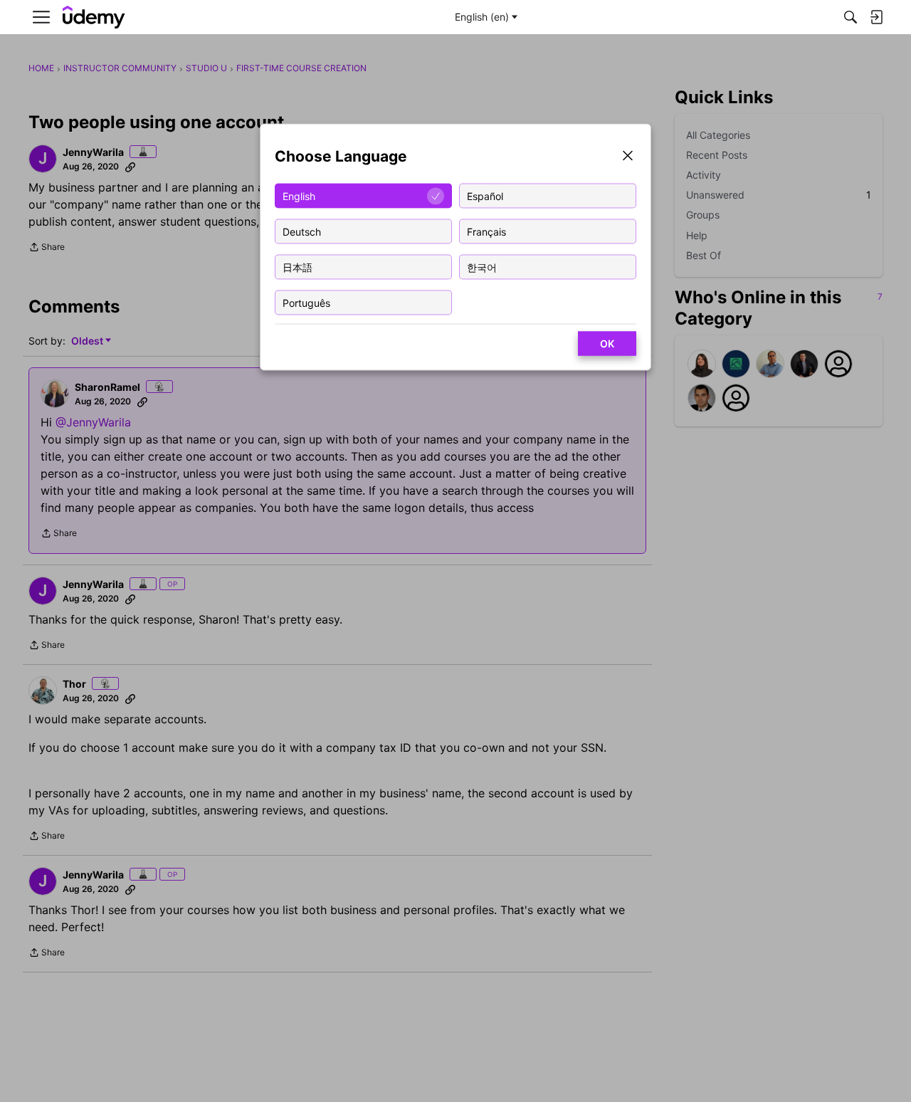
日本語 (297, 267)
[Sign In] (876, 17)
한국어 (482, 267)
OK (607, 343)
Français (486, 231)
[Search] (850, 17)
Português (306, 302)
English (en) (482, 17)
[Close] (627, 157)
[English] (94, 17)
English (299, 195)
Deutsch (302, 231)
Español (485, 195)
